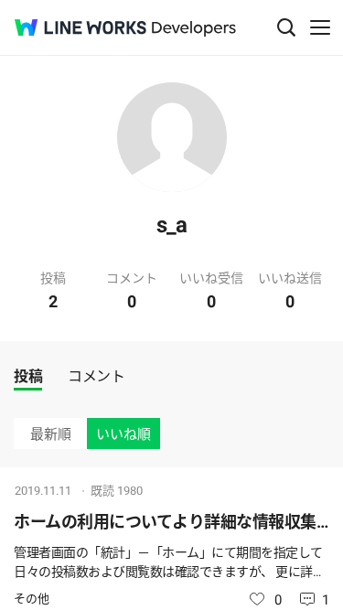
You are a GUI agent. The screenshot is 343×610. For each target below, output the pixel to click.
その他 (31, 598)
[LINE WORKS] (80, 27)
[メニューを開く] (320, 27)
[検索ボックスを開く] (286, 27)
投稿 (28, 376)
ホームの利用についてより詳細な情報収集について (171, 521)
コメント (96, 376)
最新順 (50, 434)
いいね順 (123, 434)
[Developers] (194, 29)
